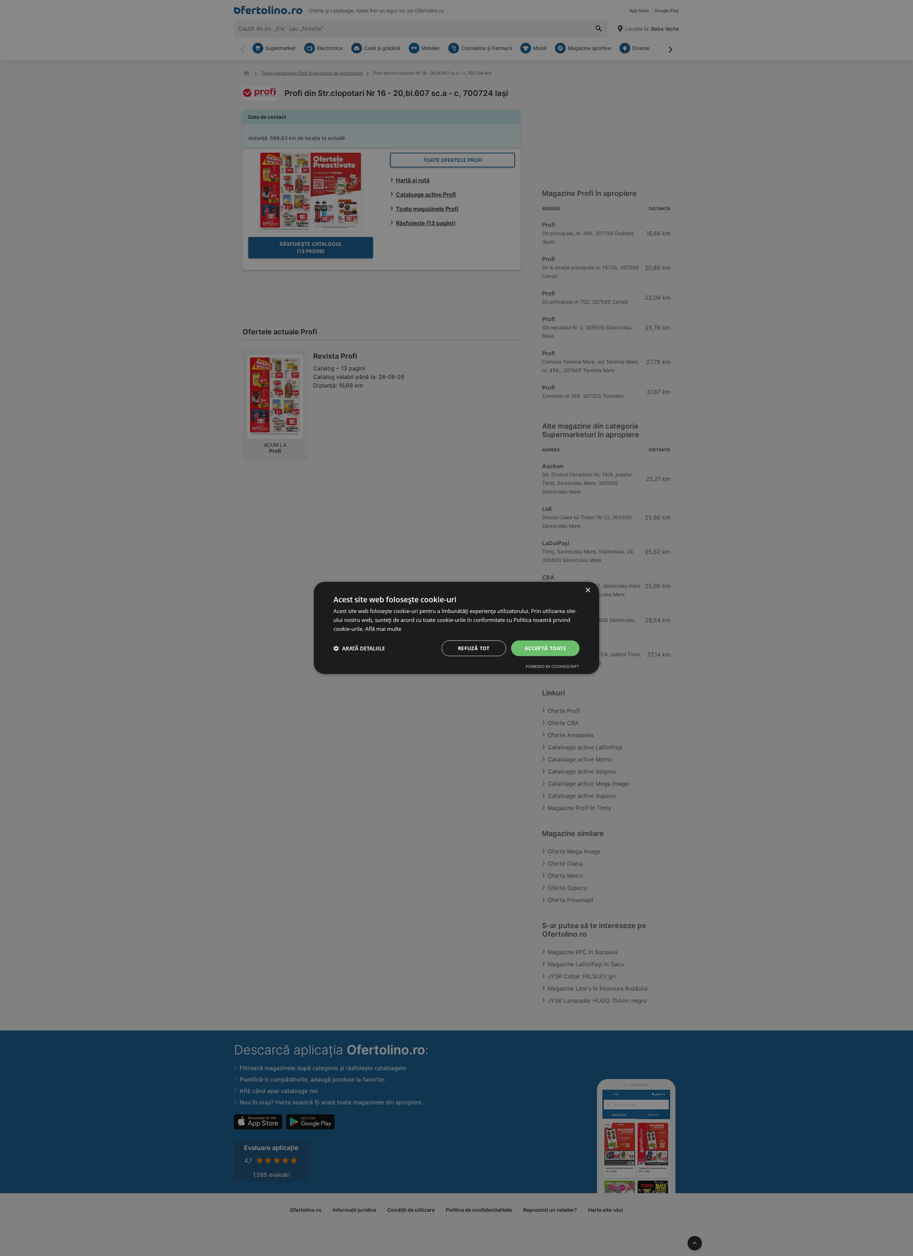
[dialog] (456, 628)
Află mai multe (383, 628)
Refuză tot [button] (474, 647)
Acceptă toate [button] (545, 647)
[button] (359, 648)
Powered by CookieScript (552, 666)
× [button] (587, 590)
